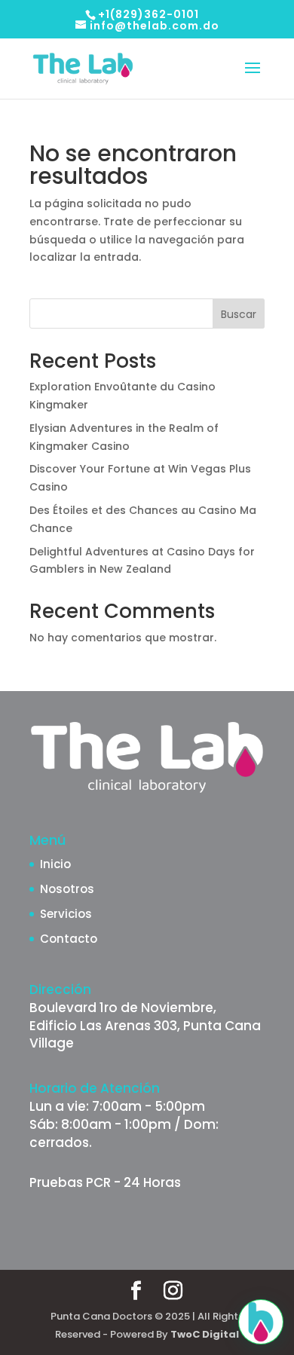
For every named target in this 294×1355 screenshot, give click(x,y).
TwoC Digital (204, 1334)
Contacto (68, 939)
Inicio (55, 864)
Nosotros (67, 889)
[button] (260, 1321)
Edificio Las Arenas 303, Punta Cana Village (145, 1035)
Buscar (238, 314)
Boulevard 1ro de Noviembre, (122, 1008)
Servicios (66, 914)
